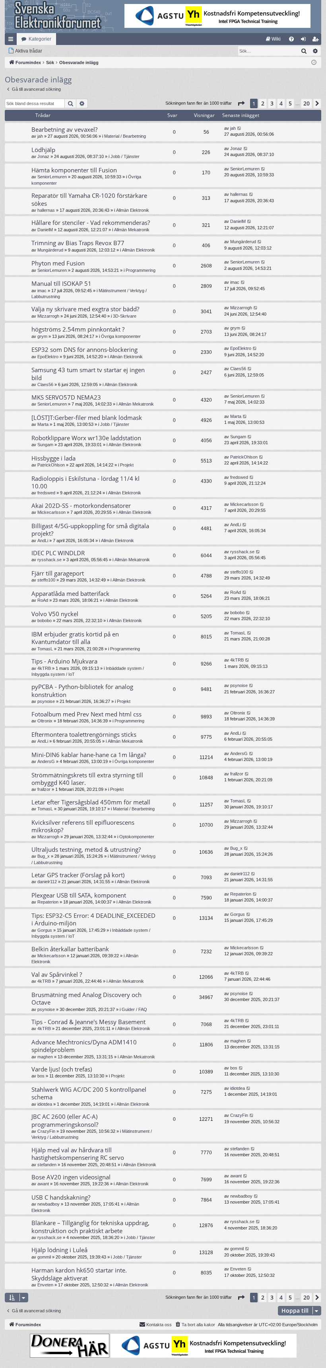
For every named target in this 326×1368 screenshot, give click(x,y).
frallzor (43, 789)
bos (41, 1075)
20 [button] (306, 103)
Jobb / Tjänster (125, 156)
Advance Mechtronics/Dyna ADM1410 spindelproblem (84, 1046)
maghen (45, 1056)
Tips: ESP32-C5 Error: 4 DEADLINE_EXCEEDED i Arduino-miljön (93, 919)
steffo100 (46, 580)
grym (42, 336)
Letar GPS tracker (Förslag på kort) (77, 875)
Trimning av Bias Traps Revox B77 (77, 243)
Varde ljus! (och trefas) (61, 1069)
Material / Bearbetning (125, 136)
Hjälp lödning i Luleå (59, 1250)
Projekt (127, 465)
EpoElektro (47, 356)
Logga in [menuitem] (305, 40)
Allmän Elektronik (132, 210)
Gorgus (44, 930)
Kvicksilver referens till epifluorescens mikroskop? (82, 826)
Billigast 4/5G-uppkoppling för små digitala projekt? (90, 529)
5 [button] (290, 103)
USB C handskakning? (60, 1197)
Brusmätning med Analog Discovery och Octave (86, 998)
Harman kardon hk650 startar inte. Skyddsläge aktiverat (79, 1274)
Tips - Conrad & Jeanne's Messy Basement (88, 1022)
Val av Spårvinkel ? (56, 974)
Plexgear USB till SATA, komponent (78, 895)
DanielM (45, 229)
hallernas (46, 210)
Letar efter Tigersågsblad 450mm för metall (90, 802)
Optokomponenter (136, 836)
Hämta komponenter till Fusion (74, 170)
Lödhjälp (43, 150)
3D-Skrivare (124, 316)
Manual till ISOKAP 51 (61, 283)
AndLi (42, 540)
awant (43, 1183)
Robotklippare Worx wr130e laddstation (86, 438)
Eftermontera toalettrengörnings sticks (83, 734)
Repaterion (47, 902)
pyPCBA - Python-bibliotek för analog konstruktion (82, 690)
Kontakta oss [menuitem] (159, 1324)
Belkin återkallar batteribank (70, 949)
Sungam (45, 444)
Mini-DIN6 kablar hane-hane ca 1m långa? (88, 755)
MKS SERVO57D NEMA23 (66, 397)
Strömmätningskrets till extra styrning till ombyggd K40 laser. (87, 778)
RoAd (42, 600)
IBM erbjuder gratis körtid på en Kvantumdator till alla (75, 638)
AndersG (46, 761)
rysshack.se (49, 559)
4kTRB (44, 668)
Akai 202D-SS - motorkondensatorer (81, 505)
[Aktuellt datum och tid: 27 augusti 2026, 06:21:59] (313, 62)
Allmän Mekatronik (131, 229)
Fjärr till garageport (57, 573)
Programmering (140, 270)
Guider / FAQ (134, 1009)
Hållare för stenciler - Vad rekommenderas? (90, 222)
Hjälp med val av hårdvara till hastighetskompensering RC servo (77, 1153)
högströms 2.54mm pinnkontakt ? (77, 329)
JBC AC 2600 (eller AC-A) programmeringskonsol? (64, 1120)
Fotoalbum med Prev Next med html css (86, 714)
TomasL (45, 648)
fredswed (46, 492)
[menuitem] (273, 39)
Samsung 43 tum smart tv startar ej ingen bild (88, 373)
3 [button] (272, 103)
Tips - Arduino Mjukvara (64, 661)
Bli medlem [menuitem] (316, 40)
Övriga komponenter (121, 336)
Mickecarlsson (51, 512)
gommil (44, 1257)
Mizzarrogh (48, 316)
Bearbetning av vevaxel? (64, 129)
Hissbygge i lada (53, 458)
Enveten (45, 1284)
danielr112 (47, 881)
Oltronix (44, 720)
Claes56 (45, 384)
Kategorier (40, 39)
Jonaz (43, 156)
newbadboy (48, 1204)
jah (40, 136)
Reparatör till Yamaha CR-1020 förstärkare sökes (89, 199)
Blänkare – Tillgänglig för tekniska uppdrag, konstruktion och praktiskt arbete (90, 1226)
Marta (43, 424)
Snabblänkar (12, 40)
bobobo (44, 620)
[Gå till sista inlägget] (239, 128)
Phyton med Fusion (58, 263)
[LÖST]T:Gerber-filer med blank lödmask (86, 418)
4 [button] (281, 103)
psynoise (46, 701)
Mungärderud (50, 250)
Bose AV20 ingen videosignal (71, 1177)
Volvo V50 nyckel (54, 614)
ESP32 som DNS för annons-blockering (84, 349)
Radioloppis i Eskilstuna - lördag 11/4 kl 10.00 (85, 482)
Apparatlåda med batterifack (70, 593)
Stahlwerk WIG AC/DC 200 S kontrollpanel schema (88, 1093)
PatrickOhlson (51, 465)
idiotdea (44, 1104)
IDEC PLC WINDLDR (58, 553)
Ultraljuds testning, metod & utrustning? (86, 849)
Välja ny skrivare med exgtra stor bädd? (85, 309)
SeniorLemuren (52, 176)
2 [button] (262, 103)
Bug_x (43, 856)
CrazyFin (46, 1131)
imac (42, 290)
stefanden (46, 1164)
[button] (241, 103)
